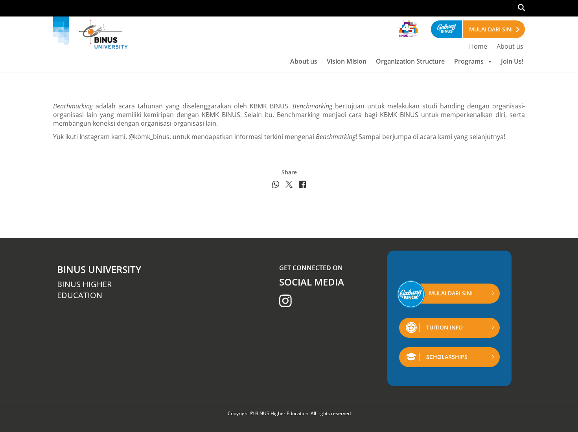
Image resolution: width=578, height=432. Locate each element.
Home (478, 46)
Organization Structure (410, 61)
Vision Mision (346, 61)
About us (510, 46)
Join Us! (512, 61)
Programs (469, 61)
